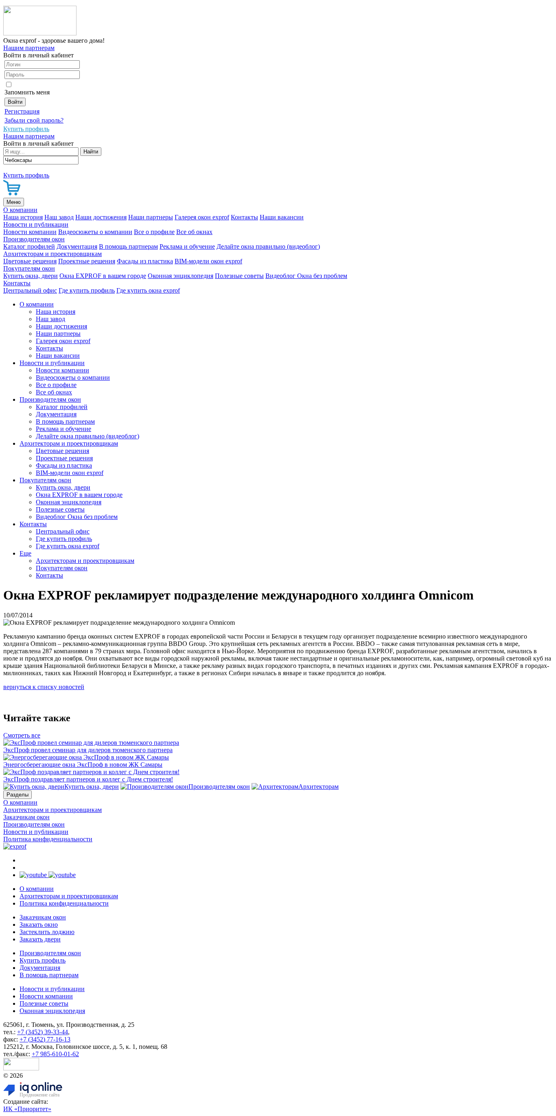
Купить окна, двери (30, 275)
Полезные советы (239, 275)
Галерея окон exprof (202, 217)
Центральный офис (30, 290)
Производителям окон (34, 239)
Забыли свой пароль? (33, 120)
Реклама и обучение (187, 246)
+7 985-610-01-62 (55, 1053)
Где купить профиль (87, 290)
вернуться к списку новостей (43, 686)
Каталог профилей (29, 246)
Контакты (244, 217)
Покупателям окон (29, 268)
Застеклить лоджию (47, 931)
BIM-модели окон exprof (208, 261)
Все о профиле (154, 231)
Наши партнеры (150, 217)
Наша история (23, 217)
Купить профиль (43, 960)
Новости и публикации (35, 224)
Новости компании (30, 231)
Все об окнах (194, 231)
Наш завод (59, 217)
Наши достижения (101, 217)
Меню (14, 202)
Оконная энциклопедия (180, 275)
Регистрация (21, 111)
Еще (25, 553)
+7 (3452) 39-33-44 (42, 1031)
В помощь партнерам (128, 246)
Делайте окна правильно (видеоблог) (268, 246)
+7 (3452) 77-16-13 (45, 1039)
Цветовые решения (30, 261)
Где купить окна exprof (148, 290)
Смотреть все (21, 735)
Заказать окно (39, 924)
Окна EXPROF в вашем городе (102, 275)
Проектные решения (86, 261)
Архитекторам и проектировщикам (52, 253)
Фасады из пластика (145, 261)
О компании (20, 209)
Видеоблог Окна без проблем (306, 275)
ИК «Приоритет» (27, 1108)
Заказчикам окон (26, 817)
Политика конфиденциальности (47, 839)
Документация (77, 246)
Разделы (17, 795)
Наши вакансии (282, 217)
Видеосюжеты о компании (95, 231)
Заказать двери (40, 939)
